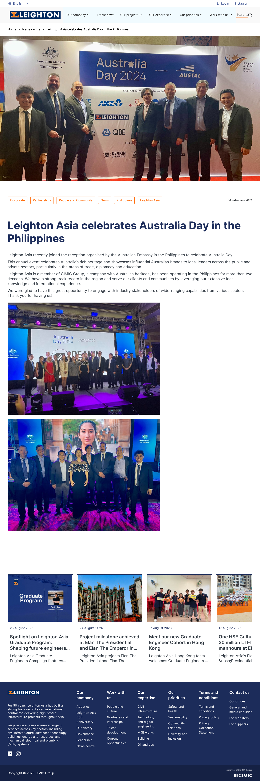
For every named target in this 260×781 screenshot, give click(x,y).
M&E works (146, 732)
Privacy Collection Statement (206, 727)
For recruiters (239, 718)
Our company (76, 15)
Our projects (129, 15)
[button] (19, 3)
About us (83, 706)
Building (143, 738)
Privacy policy (209, 717)
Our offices (237, 701)
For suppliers (238, 724)
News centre (31, 29)
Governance (85, 734)
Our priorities (189, 15)
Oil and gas (146, 744)
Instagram (242, 3)
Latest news (105, 15)
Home (12, 29)
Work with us (219, 15)
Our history (85, 728)
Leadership (84, 740)
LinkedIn (223, 3)
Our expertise (159, 15)
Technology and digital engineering (146, 721)
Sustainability (177, 717)
